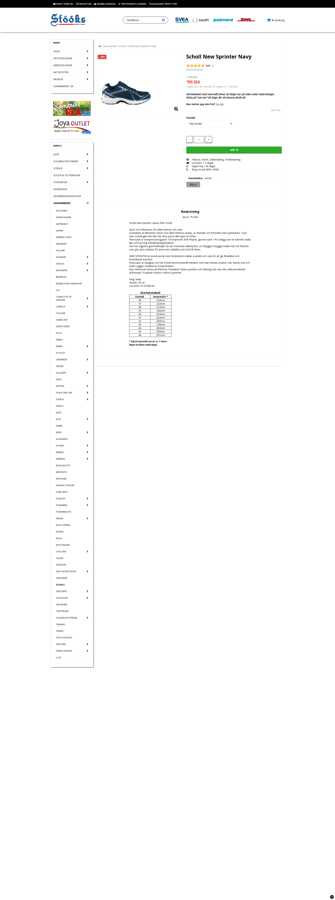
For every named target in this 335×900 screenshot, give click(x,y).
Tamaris (60, 624)
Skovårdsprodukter (67, 196)
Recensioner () (194, 69)
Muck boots (63, 465)
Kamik (59, 425)
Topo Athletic (64, 637)
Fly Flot (60, 352)
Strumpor (60, 182)
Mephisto (61, 472)
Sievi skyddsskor (66, 571)
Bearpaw (61, 276)
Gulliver (61, 372)
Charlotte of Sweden (64, 298)
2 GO (58, 657)
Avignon (61, 257)
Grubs (60, 366)
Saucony (61, 551)
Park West (62, 491)
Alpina (59, 230)
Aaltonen (61, 210)
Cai (57, 290)
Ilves (59, 412)
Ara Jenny (61, 243)
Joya (56, 154)
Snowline (61, 604)
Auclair (60, 250)
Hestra (60, 386)
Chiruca (60, 306)
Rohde (60, 531)
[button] (275, 20)
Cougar (60, 313)
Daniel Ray (62, 319)
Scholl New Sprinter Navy (142, 46)
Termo (60, 631)
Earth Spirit (63, 326)
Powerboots (63, 511)
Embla (59, 339)
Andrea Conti (64, 237)
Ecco (59, 333)
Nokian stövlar (65, 485)
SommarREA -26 (63, 86)
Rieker (59, 518)
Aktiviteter (60, 72)
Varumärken (61, 203)
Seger (59, 558)
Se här (220, 104)
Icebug (57, 168)
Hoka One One (64, 392)
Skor (56, 51)
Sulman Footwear (65, 161)
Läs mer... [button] (276, 110)
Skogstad (62, 597)
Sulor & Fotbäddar (66, 175)
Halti (59, 379)
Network (61, 478)
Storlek (190, 117)
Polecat (60, 498)
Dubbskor (60, 189)
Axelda (60, 263)
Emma (59, 346)
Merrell (60, 458)
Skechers (61, 591)
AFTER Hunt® (63, 217)
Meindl (60, 452)
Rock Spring (63, 525)
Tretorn (61, 644)
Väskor (58, 79)
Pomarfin (61, 505)
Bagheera (61, 270)
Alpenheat (62, 223)
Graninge (61, 359)
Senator (61, 564)
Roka (59, 538)
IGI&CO (60, 405)
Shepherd (61, 578)
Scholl (60, 584)
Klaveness (62, 439)
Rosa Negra (63, 544)
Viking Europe (64, 650)
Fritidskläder (62, 58)
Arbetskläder (62, 65)
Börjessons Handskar (69, 283)
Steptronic (62, 611)
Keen (58, 432)
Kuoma (60, 445)
